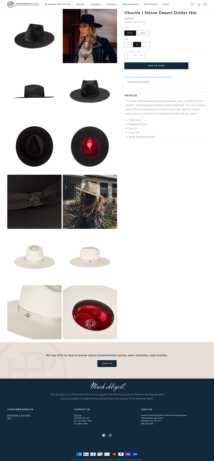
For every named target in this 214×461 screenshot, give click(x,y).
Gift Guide (150, 4)
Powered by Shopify (135, 459)
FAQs (9, 418)
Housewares (130, 4)
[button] (59, 4)
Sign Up (107, 363)
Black (130, 33)
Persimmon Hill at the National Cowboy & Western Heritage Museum (102, 459)
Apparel (96, 4)
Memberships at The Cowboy (19, 415)
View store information (138, 81)
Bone (143, 33)
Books (81, 4)
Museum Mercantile (58, 4)
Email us (77, 415)
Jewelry (111, 4)
